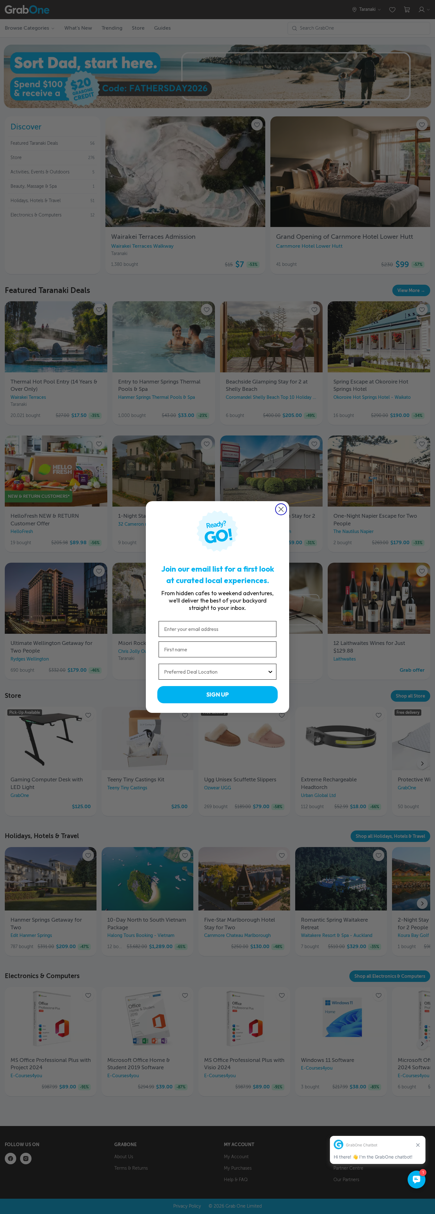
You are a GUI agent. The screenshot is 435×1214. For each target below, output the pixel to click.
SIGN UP (217, 694)
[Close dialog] (281, 509)
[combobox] (215, 671)
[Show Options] (270, 671)
